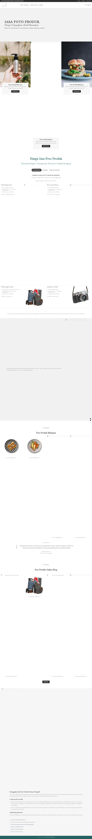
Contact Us (88, 1)
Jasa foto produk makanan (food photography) (22, 824)
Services (26, 5)
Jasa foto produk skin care (17, 826)
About (79, 1)
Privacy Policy (34, 5)
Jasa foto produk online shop (18, 819)
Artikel (83, 1)
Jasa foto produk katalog (17, 829)
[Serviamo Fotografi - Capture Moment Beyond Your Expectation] (9, 5)
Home (21, 5)
